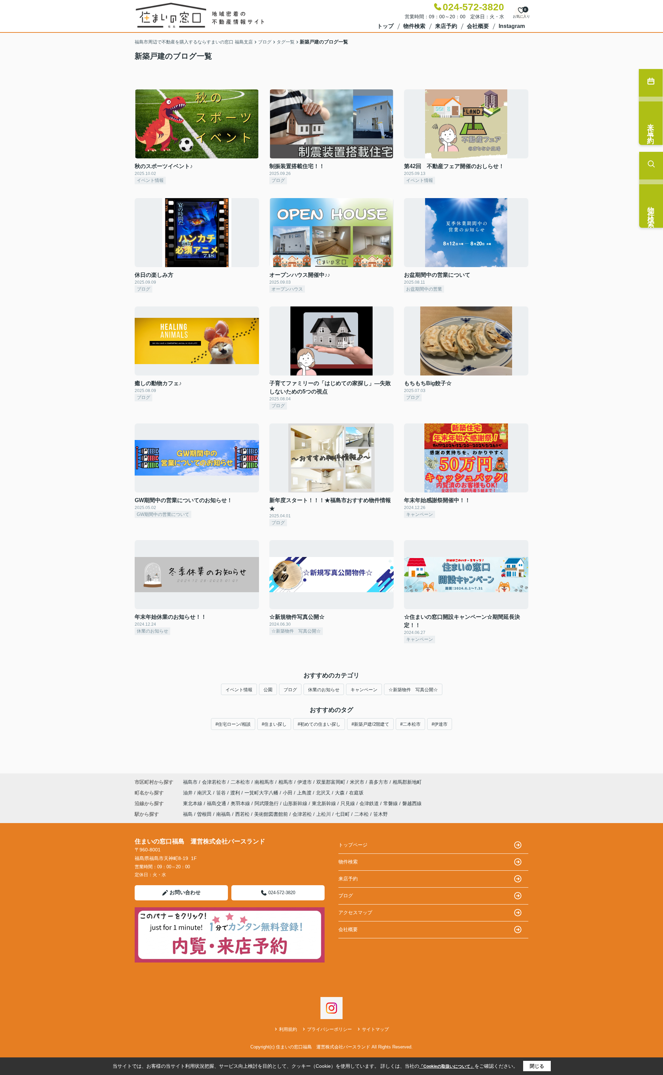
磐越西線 (412, 803)
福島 (188, 814)
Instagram (512, 26)
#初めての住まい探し (319, 724)
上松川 (323, 814)
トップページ (352, 845)
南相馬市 (264, 782)
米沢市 (357, 782)
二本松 (361, 814)
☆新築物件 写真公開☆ (413, 689)
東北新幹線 (324, 803)
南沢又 (205, 792)
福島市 (190, 782)
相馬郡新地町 (407, 782)
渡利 (235, 792)
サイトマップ (375, 1029)
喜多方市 (378, 782)
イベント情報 (238, 689)
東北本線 (193, 803)
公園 (267, 689)
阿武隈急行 (267, 803)
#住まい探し (274, 724)
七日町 (342, 814)
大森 (340, 792)
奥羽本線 (241, 803)
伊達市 (304, 782)
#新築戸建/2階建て (370, 724)
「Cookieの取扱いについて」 (446, 1066)
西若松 (242, 814)
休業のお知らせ (323, 689)
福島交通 (217, 803)
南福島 (223, 814)
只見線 (348, 803)
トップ (385, 26)
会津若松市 (214, 782)
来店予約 (446, 26)
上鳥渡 (305, 792)
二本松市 (240, 782)
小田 (288, 792)
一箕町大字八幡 (262, 792)
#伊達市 (440, 724)
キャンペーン (363, 689)
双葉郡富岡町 (330, 782)
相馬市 (285, 782)
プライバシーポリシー (329, 1029)
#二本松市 (410, 724)
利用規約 (288, 1029)
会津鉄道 (369, 803)
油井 (188, 792)
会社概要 (478, 26)
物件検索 (414, 26)
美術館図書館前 (271, 814)
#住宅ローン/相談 (233, 724)
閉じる (537, 1066)
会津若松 (302, 814)
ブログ (290, 689)
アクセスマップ (355, 912)
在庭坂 (356, 792)
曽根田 (204, 814)
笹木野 (380, 814)
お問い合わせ (185, 892)
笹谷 (221, 792)
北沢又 (324, 792)
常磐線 (391, 803)
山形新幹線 (296, 803)
